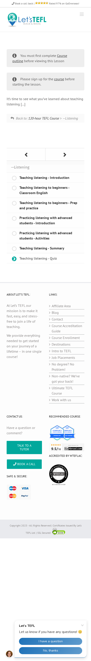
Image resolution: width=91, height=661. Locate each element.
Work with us (61, 400)
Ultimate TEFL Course (62, 390)
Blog (55, 312)
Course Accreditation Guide (67, 328)
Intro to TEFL (61, 351)
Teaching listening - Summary (41, 248)
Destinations (61, 344)
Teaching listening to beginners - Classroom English (44, 190)
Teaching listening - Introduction (44, 177)
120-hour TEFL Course (43, 118)
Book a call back (23, 3)
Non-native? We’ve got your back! (66, 379)
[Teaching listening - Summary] (26, 154)
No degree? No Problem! (63, 367)
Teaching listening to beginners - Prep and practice (48, 205)
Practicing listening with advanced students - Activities (45, 235)
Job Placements (63, 357)
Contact (57, 319)
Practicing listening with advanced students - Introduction (45, 220)
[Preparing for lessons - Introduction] (65, 154)
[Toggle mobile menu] (82, 14)
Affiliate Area (61, 306)
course (59, 79)
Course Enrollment (66, 337)
